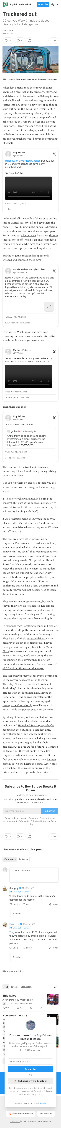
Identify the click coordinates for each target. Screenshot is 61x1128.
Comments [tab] (9, 859)
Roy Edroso (8, 30)
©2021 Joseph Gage (11, 79)
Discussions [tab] (26, 986)
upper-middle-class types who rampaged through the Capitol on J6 (26, 703)
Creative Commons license (45, 79)
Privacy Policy (35, 1094)
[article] (30, 1002)
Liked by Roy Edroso (21, 892)
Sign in (54, 4)
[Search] (55, 987)
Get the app (46, 1113)
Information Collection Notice (32, 821)
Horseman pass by (15, 1015)
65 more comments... (13, 971)
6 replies (17, 913)
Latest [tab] (14, 986)
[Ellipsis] (56, 887)
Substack (15, 1121)
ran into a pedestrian (41, 630)
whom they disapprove (29, 643)
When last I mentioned (16, 88)
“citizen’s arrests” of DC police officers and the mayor (30, 666)
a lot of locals (28, 236)
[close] (51, 1021)
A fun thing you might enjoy (18, 999)
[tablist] (16, 859)
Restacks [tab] (23, 859)
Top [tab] (6, 986)
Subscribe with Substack (32, 1080)
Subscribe (43, 4)
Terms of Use (46, 818)
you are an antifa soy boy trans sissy (29, 485)
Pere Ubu (14, 924)
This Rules (9, 995)
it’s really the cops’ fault (32, 523)
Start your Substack (22, 1113)
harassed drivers (36, 639)
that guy (13, 888)
